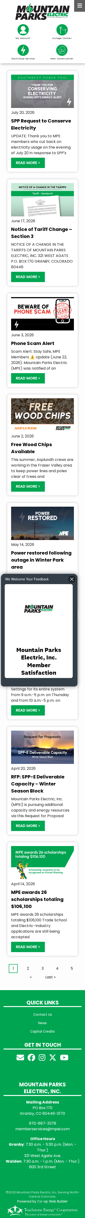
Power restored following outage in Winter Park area (41, 560)
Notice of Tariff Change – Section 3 (41, 233)
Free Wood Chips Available (31, 448)
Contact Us (42, 1014)
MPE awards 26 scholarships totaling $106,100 (37, 899)
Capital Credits (42, 1031)
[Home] (42, 11)
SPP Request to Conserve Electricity (41, 124)
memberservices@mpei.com (42, 1129)
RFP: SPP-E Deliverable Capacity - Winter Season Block (37, 784)
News (42, 1023)
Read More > (28, 162)
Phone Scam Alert (32, 343)
